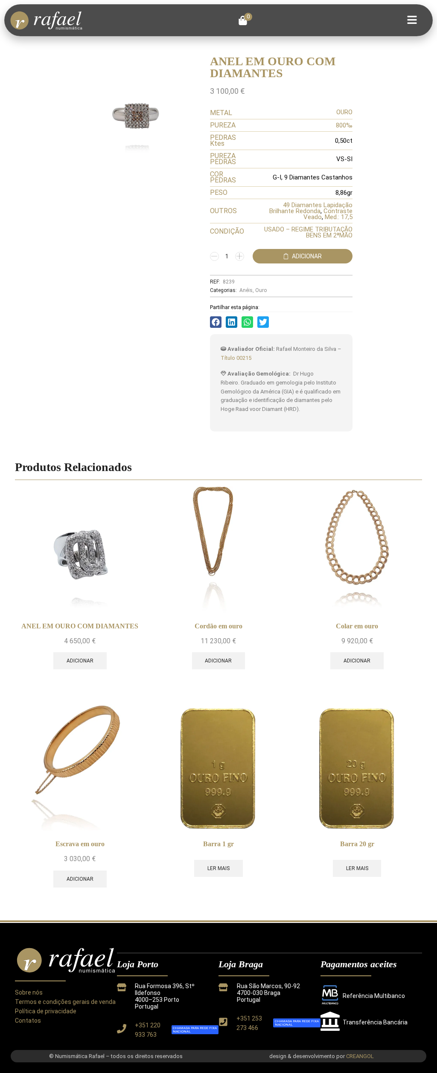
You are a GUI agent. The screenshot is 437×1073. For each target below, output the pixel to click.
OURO (344, 112)
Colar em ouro (357, 626)
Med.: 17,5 (339, 217)
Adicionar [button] (80, 661)
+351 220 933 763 (147, 1030)
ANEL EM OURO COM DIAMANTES (79, 626)
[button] (245, 20)
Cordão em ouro (218, 626)
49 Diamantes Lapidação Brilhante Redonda (311, 208)
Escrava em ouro (80, 843)
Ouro (261, 290)
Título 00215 (236, 358)
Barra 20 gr (357, 843)
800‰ (344, 125)
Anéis (246, 290)
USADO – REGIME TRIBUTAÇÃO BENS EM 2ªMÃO (308, 232)
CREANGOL (360, 1056)
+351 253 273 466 (249, 1023)
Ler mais (218, 868)
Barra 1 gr (218, 843)
